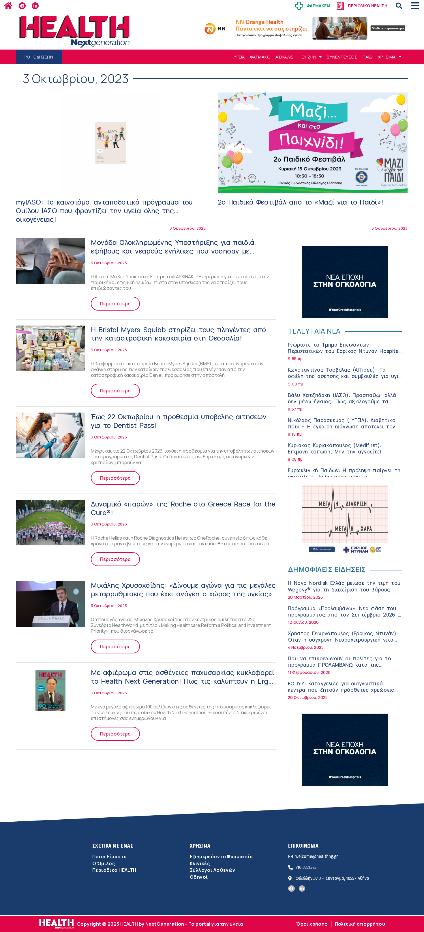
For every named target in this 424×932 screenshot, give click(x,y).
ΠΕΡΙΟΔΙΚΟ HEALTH (367, 5)
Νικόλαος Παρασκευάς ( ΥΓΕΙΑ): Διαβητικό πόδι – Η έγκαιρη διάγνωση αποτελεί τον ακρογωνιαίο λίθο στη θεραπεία (341, 426)
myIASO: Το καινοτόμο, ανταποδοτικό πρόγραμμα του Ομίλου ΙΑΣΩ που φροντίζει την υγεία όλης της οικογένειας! (104, 210)
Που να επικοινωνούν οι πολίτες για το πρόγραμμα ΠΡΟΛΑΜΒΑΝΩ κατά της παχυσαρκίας (339, 664)
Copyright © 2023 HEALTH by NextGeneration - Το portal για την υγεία (160, 924)
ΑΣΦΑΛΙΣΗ (286, 57)
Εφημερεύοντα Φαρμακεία (221, 856)
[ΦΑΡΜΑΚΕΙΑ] (299, 6)
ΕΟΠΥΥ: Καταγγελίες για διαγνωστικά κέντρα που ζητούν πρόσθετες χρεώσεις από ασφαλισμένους (341, 690)
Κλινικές (200, 863)
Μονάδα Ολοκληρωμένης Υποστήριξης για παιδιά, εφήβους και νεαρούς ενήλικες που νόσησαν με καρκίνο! (173, 250)
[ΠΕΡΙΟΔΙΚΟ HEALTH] (340, 6)
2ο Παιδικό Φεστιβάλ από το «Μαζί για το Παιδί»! (300, 202)
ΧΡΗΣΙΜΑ (387, 57)
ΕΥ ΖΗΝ (309, 57)
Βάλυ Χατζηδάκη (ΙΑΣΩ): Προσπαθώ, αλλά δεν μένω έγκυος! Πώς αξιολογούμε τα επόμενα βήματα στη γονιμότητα (342, 401)
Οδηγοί (199, 877)
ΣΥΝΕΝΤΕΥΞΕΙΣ (342, 57)
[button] (399, 6)
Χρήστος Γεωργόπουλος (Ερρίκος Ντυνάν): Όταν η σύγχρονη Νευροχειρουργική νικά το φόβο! (343, 639)
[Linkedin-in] (35, 5)
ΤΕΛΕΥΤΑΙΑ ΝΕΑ (314, 331)
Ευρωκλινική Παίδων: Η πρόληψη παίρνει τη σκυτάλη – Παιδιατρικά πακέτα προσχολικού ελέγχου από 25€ (344, 476)
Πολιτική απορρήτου (360, 924)
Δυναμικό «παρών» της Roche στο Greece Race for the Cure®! (183, 508)
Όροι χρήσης (311, 924)
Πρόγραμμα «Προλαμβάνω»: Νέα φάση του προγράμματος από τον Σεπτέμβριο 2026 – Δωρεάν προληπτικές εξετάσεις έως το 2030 (344, 618)
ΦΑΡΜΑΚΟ (260, 57)
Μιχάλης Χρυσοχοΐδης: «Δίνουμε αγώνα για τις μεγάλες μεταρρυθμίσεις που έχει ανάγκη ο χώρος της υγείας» (183, 589)
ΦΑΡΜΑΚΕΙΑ (319, 5)
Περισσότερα (115, 303)
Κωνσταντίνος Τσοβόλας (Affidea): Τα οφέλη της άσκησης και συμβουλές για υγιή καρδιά (345, 376)
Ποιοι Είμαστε (109, 856)
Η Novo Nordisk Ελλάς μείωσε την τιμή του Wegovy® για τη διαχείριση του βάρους (344, 586)
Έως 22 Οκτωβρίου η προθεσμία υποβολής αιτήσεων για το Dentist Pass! (179, 421)
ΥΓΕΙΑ (239, 57)
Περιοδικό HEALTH (114, 870)
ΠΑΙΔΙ (368, 57)
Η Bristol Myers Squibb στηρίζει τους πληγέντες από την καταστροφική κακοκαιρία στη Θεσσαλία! (178, 334)
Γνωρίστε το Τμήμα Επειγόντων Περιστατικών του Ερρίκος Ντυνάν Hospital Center (344, 351)
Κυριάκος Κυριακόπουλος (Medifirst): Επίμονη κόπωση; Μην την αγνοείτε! (335, 448)
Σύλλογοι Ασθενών (212, 870)
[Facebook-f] (22, 5)
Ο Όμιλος (103, 863)
